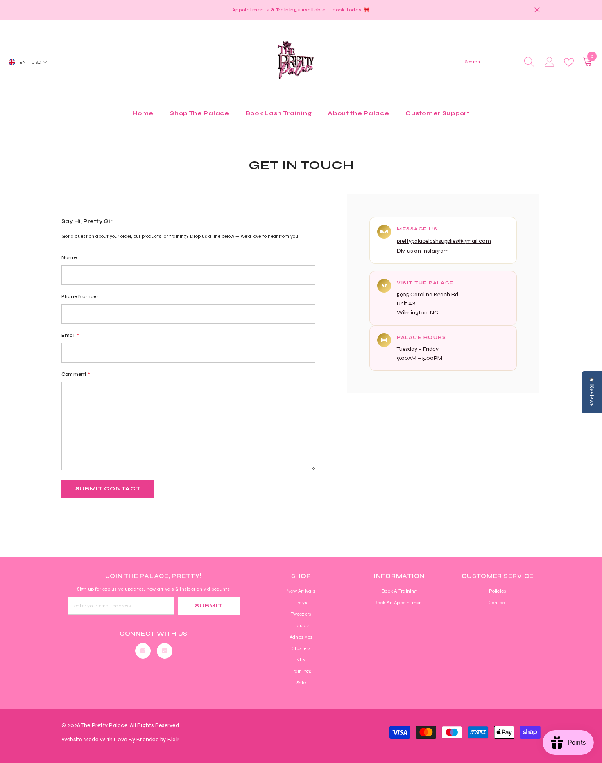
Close (537, 10)
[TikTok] (164, 651)
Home (283, 127)
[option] (301, 9)
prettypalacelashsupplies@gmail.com (444, 240)
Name (69, 257)
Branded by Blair (157, 739)
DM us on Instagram (423, 250)
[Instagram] (143, 651)
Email (70, 335)
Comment (75, 374)
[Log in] (549, 62)
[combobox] (492, 62)
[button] (107, 489)
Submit (208, 605)
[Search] (499, 62)
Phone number (79, 296)
